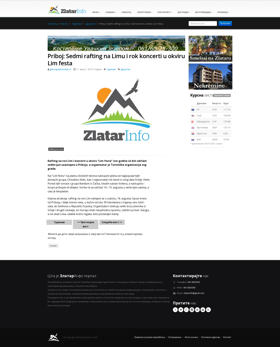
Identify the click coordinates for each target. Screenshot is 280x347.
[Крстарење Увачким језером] (116, 44)
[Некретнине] (210, 76)
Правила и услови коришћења (149, 337)
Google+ (186, 309)
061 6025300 (194, 282)
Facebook (175, 309)
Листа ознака (191, 337)
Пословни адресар (210, 337)
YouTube (202, 309)
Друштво (90, 23)
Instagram (191, 309)
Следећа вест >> (112, 222)
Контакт (227, 337)
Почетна (52, 23)
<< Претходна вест (85, 224)
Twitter (180, 309)
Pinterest (197, 309)
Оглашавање (174, 337)
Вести (64, 23)
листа (202, 95)
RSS (208, 309)
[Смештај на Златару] (210, 48)
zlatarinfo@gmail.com (194, 293)
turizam (53, 245)
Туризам (76, 23)
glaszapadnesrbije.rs (61, 69)
